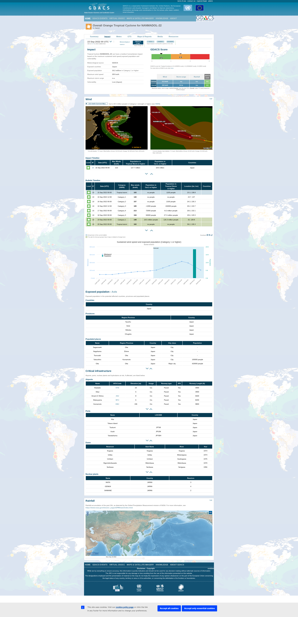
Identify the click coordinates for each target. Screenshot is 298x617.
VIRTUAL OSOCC (117, 18)
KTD (117, 388)
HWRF (160, 41)
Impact (107, 37)
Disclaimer (141, 568)
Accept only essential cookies (199, 608)
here (172, 68)
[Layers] (210, 512)
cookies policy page (125, 607)
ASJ (117, 396)
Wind (165, 77)
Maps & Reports (144, 37)
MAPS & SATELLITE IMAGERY (140, 18)
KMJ (117, 404)
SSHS (157, 104)
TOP (210, 99)
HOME (88, 18)
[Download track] (211, 235)
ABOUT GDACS (177, 565)
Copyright (151, 568)
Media (160, 37)
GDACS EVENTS (99, 18)
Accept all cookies (169, 608)
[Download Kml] (207, 235)
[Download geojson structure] (209, 235)
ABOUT (173, 18)
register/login (202, 1)
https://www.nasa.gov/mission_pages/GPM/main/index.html (109, 508)
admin (210, 1)
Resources (173, 37)
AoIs (114, 291)
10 (93, 168)
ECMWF (170, 41)
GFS (150, 41)
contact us (191, 1)
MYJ (117, 400)
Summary (94, 37)
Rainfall (197, 77)
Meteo (119, 37)
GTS (129, 37)
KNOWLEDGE (162, 18)
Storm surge (181, 77)
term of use (182, 1)
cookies (211, 568)
